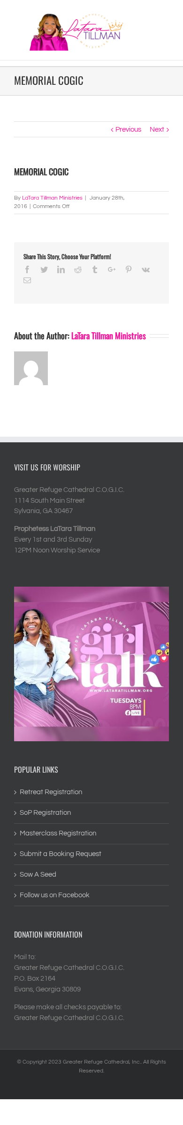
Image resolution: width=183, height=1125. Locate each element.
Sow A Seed (38, 874)
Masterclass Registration (58, 833)
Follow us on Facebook (55, 895)
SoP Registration (45, 812)
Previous (128, 129)
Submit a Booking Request (60, 853)
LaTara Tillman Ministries (52, 198)
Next (157, 129)
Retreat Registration (51, 792)
